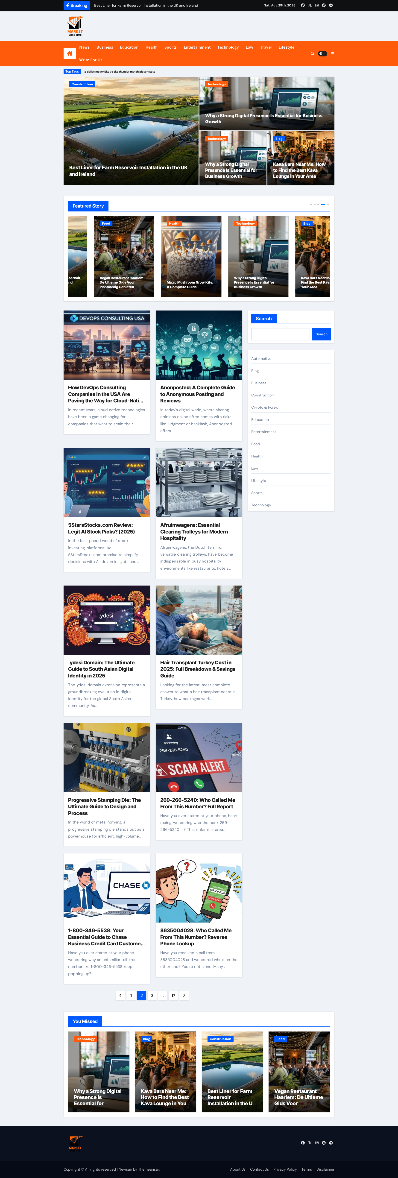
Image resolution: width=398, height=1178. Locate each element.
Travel (266, 47)
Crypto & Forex (264, 407)
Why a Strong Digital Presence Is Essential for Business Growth (231, 170)
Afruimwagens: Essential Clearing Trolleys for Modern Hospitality (194, 531)
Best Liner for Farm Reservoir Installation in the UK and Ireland (232, 1100)
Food (76, 84)
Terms (306, 1169)
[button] (332, 54)
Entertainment (197, 47)
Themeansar (148, 1169)
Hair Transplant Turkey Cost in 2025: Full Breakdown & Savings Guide (197, 669)
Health (152, 47)
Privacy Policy (285, 1169)
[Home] (70, 53)
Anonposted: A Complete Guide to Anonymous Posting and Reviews (197, 394)
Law (249, 47)
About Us (238, 1169)
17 (173, 995)
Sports (171, 47)
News (84, 47)
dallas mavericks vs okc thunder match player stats (121, 71)
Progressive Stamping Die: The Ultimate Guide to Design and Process (104, 806)
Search (264, 318)
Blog (278, 139)
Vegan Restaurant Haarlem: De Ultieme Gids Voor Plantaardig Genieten (96, 282)
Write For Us (90, 59)
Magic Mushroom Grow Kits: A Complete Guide (164, 284)
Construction (262, 395)
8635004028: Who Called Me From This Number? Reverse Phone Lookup (196, 937)
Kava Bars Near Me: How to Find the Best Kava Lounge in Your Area (299, 170)
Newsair (125, 1169)
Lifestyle (287, 47)
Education (129, 47)
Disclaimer (325, 1169)
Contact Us (259, 1169)
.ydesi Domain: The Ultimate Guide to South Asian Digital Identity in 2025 (101, 669)
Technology (228, 47)
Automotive (261, 358)
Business (105, 47)
